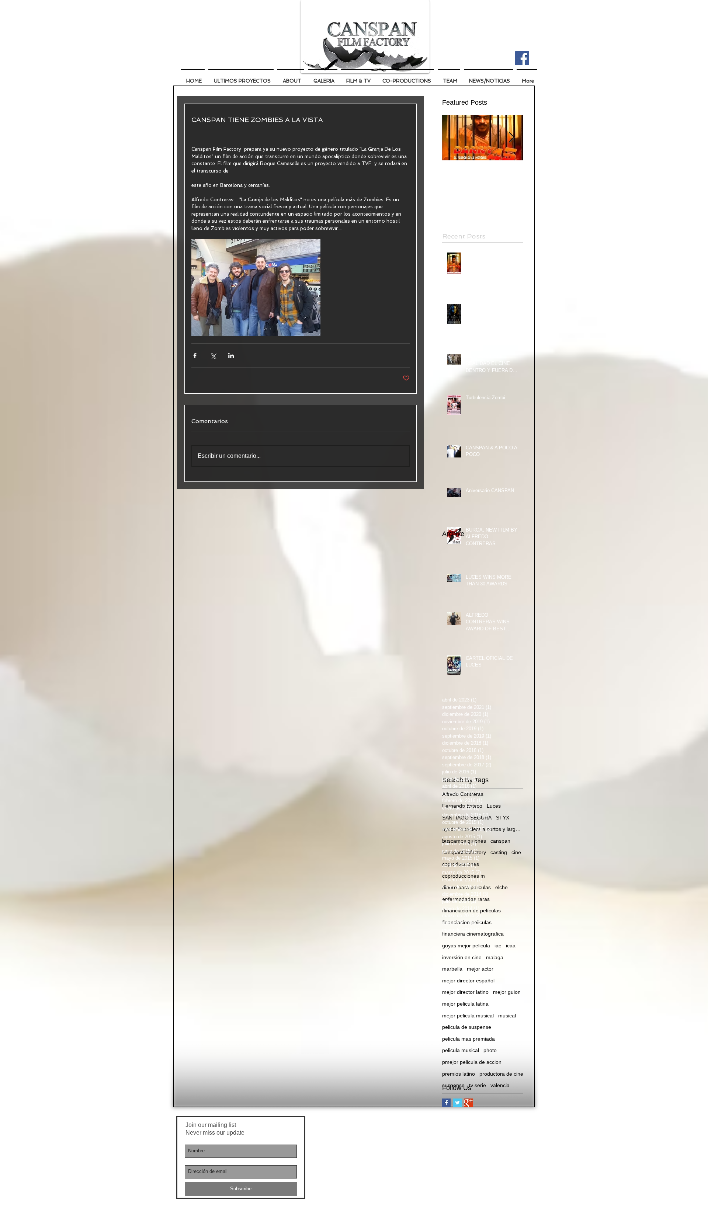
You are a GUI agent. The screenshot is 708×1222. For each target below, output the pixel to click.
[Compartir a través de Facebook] (194, 355)
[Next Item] (511, 137)
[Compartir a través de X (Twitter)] (212, 355)
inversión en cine (462, 957)
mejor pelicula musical (468, 1016)
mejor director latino (465, 992)
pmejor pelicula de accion (472, 1062)
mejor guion (507, 992)
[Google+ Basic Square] (468, 1103)
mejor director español (468, 980)
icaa (511, 945)
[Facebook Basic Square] (446, 1103)
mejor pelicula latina (465, 1004)
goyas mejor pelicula (466, 945)
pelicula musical (460, 1050)
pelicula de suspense (466, 1027)
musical (507, 1016)
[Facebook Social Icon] (522, 58)
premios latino (458, 1074)
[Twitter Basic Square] (457, 1103)
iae (498, 945)
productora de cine (501, 1074)
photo (490, 1050)
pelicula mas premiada (468, 1039)
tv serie (477, 1085)
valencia (500, 1085)
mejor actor (480, 969)
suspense (453, 1085)
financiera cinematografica (473, 934)
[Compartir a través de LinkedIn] (231, 355)
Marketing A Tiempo (373, 1123)
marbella (452, 969)
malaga (494, 957)
